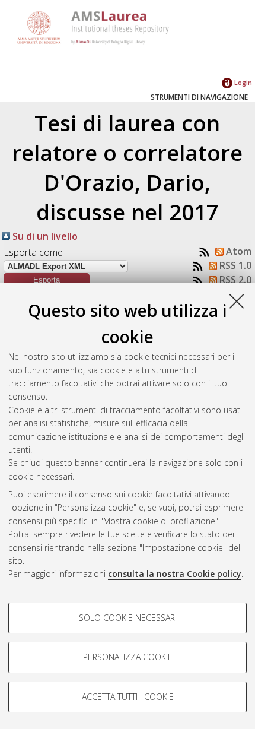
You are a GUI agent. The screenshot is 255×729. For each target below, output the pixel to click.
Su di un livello (44, 236)
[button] (47, 280)
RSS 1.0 (234, 265)
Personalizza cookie (128, 657)
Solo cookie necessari (128, 617)
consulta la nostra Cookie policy (174, 573)
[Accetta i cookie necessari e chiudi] (236, 300)
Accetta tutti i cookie (128, 696)
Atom (237, 251)
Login (242, 82)
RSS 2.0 (234, 279)
